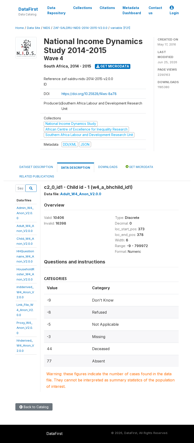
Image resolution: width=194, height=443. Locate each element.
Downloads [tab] (108, 167)
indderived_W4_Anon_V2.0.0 (25, 292)
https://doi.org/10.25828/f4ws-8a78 (89, 94)
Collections (82, 8)
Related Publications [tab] (36, 176)
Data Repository (56, 10)
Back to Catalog (35, 407)
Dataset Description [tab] (36, 167)
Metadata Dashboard (132, 10)
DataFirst (28, 9)
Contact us (155, 10)
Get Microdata (114, 66)
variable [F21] (120, 28)
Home (19, 28)
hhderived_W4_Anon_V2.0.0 (25, 346)
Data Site (33, 28)
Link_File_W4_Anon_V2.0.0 (25, 310)
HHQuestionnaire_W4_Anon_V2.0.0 (25, 256)
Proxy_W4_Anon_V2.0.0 (25, 328)
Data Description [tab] (75, 167)
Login (174, 13)
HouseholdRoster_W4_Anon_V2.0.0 (25, 274)
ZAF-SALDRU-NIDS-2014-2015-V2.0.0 (80, 28)
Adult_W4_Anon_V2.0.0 (80, 194)
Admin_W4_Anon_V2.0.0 (25, 213)
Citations (107, 8)
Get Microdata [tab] (140, 167)
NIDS (46, 28)
